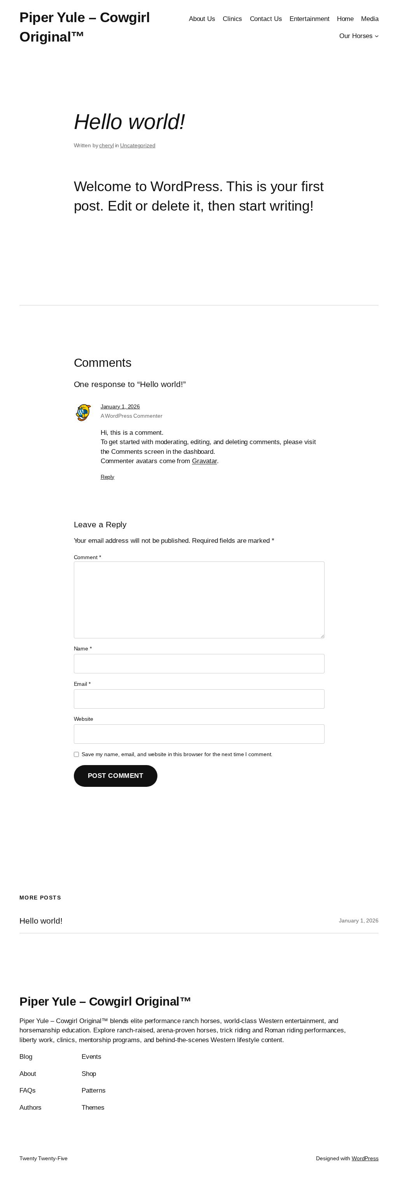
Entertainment (310, 19)
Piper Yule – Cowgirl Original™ (105, 1001)
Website (83, 719)
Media (370, 19)
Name (83, 648)
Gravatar (204, 461)
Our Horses (356, 36)
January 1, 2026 (120, 406)
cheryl (106, 145)
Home (345, 19)
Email (82, 684)
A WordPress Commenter (131, 416)
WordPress (365, 1158)
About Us (202, 19)
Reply (108, 477)
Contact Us (266, 19)
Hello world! (41, 920)
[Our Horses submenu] (377, 36)
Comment (87, 557)
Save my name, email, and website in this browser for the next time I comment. (177, 754)
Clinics (232, 19)
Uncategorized (137, 145)
